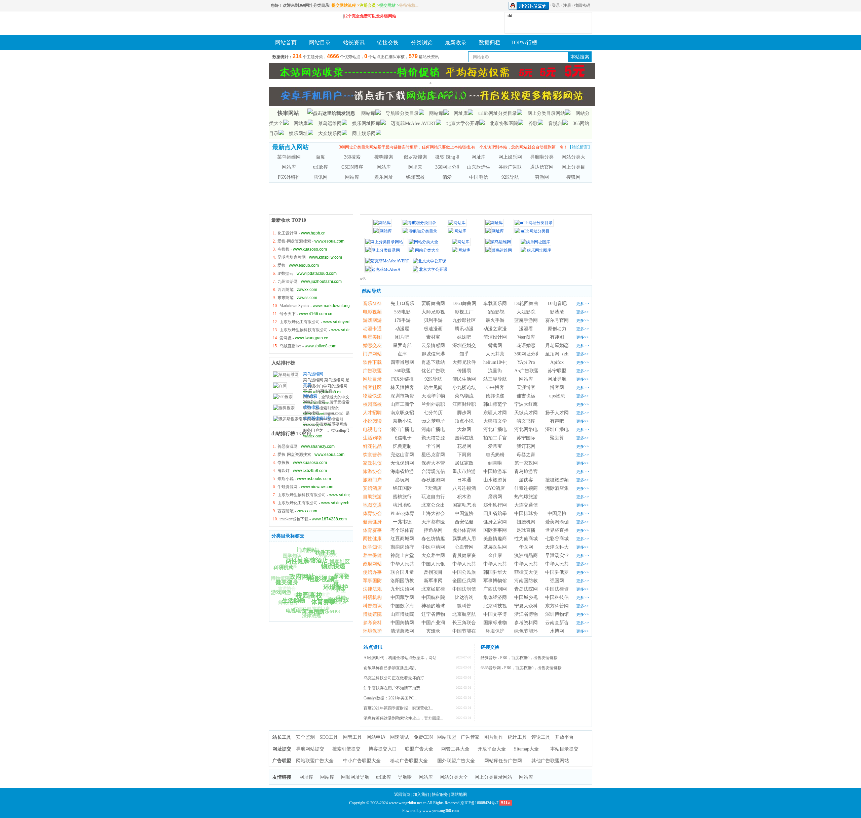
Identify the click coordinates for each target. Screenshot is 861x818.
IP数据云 (285, 273)
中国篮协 (464, 513)
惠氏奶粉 (495, 454)
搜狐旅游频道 (559, 479)
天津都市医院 (435, 521)
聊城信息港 (433, 353)
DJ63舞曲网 (464, 303)
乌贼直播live (290, 346)
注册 (567, 5)
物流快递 (372, 395)
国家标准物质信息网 (504, 622)
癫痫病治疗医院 (406, 547)
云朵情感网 (433, 345)
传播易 (464, 370)
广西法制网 (495, 589)
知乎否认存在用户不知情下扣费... (393, 688)
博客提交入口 (383, 748)
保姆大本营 (433, 463)
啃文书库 (526, 421)
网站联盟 (446, 737)
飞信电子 (402, 437)
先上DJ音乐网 (404, 303)
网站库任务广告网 (503, 760)
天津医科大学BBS (563, 547)
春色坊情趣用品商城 (442, 538)
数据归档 (489, 42)
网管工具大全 (455, 748)
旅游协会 (287, 588)
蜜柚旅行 (402, 496)
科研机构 (372, 597)
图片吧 (402, 337)
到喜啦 (495, 463)
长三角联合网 (466, 622)
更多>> (582, 303)
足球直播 (526, 530)
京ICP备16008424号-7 (479, 803)
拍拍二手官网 (497, 437)
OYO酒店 (495, 488)
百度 (320, 157)
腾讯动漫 (464, 328)
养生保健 (341, 594)
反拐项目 (433, 572)
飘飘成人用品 (466, 538)
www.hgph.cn (313, 233)
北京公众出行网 (437, 505)
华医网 (526, 547)
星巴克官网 (433, 454)
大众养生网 (433, 555)
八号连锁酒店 (466, 488)
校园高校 (372, 404)
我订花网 (526, 446)
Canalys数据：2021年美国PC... (390, 698)
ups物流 (557, 395)
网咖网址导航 (355, 777)
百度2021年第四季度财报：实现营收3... (398, 708)
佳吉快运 (526, 395)
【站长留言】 (580, 147)
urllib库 (320, 167)
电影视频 (372, 311)
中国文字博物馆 (499, 614)
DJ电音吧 (557, 303)
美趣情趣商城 (497, 538)
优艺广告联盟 (435, 370)
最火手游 (495, 320)
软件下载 (372, 362)
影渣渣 (557, 311)
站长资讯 (354, 42)
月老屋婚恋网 (559, 345)
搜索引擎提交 (346, 748)
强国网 (557, 580)
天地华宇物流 (435, 395)
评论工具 (540, 737)
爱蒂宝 (495, 446)
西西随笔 (285, 289)
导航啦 (405, 777)
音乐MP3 (372, 303)
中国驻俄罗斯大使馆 (566, 572)
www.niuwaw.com (317, 486)
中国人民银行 (435, 563)
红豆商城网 (402, 538)
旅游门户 (321, 608)
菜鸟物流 (464, 395)
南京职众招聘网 (406, 412)
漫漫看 (526, 328)
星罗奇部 (402, 345)
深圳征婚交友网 (468, 345)
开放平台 (564, 737)
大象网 (464, 429)
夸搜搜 (283, 249)
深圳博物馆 (557, 614)
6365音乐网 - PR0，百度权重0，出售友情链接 (521, 667)
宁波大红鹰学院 (530, 404)
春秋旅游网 (433, 479)
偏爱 (447, 177)
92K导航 (510, 177)
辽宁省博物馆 (435, 614)
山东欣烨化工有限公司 (299, 321)
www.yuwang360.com (440, 810)
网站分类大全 (576, 157)
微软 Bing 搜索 (450, 157)
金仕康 (495, 555)
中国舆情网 (402, 622)
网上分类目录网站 (546, 113)
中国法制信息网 (468, 589)
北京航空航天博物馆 (473, 614)
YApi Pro (526, 362)
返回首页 (402, 794)
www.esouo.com (304, 265)
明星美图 (289, 566)
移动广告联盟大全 (409, 760)
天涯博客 (526, 387)
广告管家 (470, 737)
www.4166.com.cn (315, 313)
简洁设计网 (495, 337)
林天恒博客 (402, 387)
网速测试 (399, 737)
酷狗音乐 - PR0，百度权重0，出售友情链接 (519, 657)
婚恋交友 (327, 554)
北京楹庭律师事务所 (442, 589)
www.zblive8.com (320, 346)
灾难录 (433, 631)
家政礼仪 (372, 463)
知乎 (464, 353)
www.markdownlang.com (336, 305)
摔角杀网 (433, 530)
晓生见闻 (433, 387)
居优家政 (464, 463)
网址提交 (281, 748)
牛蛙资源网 (287, 486)
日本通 (464, 479)
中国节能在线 (466, 631)
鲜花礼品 (287, 602)
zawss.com (307, 297)
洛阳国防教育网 (406, 580)
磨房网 (495, 496)
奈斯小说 (285, 478)
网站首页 (286, 42)
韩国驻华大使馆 (499, 572)
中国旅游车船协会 (502, 471)
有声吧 (557, 421)
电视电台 (372, 429)
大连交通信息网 (530, 505)
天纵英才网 (526, 412)
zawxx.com (307, 289)
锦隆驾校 (415, 177)
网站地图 (459, 794)
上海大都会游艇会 (440, 513)
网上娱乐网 (364, 133)
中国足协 (557, 513)
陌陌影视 (495, 311)
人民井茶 (495, 353)
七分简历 (433, 412)
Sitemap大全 (526, 748)
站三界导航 (495, 379)
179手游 (402, 320)
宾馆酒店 (372, 488)
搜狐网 (573, 177)
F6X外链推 (289, 177)
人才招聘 (318, 576)
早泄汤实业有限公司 (566, 555)
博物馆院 (280, 578)
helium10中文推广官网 (506, 362)
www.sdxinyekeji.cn (349, 330)
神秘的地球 (433, 605)
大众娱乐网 (330, 133)
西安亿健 (464, 521)
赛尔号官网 (557, 320)
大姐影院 (526, 311)
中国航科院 (433, 597)
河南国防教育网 (530, 580)
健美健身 (372, 521)
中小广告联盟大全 (362, 760)
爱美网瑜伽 (557, 521)
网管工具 (352, 737)
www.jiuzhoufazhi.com (321, 281)
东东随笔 (285, 297)
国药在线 (464, 437)
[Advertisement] (432, 197)
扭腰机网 (526, 521)
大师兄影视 (433, 311)
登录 (556, 5)
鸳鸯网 (495, 345)
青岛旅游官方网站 (533, 471)
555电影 (402, 311)
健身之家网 (495, 521)
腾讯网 (320, 177)
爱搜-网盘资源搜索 (294, 241)
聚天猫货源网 (435, 437)
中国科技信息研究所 (566, 597)
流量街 (495, 370)
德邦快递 (495, 395)
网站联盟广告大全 (315, 760)
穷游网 (542, 177)
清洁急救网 (402, 631)
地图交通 (372, 505)
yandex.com (312, 436)
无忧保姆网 (402, 463)
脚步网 (464, 412)
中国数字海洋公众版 (411, 605)
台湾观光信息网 (437, 471)
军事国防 (372, 580)
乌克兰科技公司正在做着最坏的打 (394, 678)
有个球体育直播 (406, 530)
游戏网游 (372, 320)
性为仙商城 (526, 538)
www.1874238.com (329, 519)
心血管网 (464, 547)
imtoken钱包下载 (293, 519)
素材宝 (433, 337)
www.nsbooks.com (314, 478)
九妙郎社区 (464, 320)
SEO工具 (329, 737)
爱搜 (281, 265)
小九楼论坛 (464, 387)
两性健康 (372, 538)
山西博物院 (402, 614)
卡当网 (433, 446)
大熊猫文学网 (497, 421)
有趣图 (557, 337)
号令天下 (287, 313)
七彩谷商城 (557, 538)
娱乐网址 (298, 133)
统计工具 (517, 737)
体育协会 (300, 575)
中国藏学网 (402, 597)
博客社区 (340, 561)
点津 (402, 353)
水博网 (557, 631)
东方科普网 (557, 605)
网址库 (461, 113)
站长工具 (281, 737)
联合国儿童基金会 (409, 572)
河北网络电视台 (530, 429)
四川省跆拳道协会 (502, 513)
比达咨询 (464, 597)
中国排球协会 (528, 513)
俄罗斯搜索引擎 (420, 157)
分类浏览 (422, 42)
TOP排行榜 (524, 42)
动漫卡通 (302, 594)
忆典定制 (402, 446)
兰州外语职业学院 (440, 404)
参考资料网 (526, 622)
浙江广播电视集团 (409, 429)
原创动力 (557, 328)
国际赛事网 (495, 530)
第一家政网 (526, 463)
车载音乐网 (495, 303)
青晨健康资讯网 (468, 555)
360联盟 (402, 370)
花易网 (464, 446)
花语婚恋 (526, 345)
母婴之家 (526, 454)
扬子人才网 (557, 412)
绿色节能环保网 (530, 631)
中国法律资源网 (561, 589)
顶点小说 (464, 421)
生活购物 (372, 437)
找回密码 (582, 5)
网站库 (368, 113)
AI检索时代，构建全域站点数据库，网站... (402, 657)
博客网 (557, 387)
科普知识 (310, 550)
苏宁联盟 (557, 370)
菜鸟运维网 (330, 123)
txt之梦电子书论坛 (440, 421)
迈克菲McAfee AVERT (413, 123)
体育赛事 (323, 602)
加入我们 (421, 794)
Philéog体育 (402, 513)
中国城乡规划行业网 (535, 597)
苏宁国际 (526, 437)
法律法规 (311, 615)
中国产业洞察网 (437, 622)
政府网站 (372, 563)
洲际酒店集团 (559, 488)
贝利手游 (433, 320)
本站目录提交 (564, 748)
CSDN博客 (352, 167)
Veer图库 (526, 337)
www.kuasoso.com (310, 249)
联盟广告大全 (419, 748)
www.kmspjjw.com (325, 257)
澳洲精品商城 (528, 555)
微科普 (464, 605)
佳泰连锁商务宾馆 (533, 488)
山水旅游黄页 (497, 479)
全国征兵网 (464, 580)
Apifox (557, 362)
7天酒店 (433, 488)
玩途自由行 (433, 496)
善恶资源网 (287, 446)
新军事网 (433, 580)
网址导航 (557, 379)
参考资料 (372, 622)
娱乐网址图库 (366, 123)
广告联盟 (302, 608)
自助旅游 (321, 594)
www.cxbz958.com (310, 470)
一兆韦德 (402, 521)
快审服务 (440, 794)
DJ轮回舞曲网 (528, 303)
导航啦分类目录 (402, 113)
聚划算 (557, 437)
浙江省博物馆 (528, 614)
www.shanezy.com (318, 446)
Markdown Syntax (294, 305)
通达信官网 (542, 167)
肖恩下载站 (433, 362)
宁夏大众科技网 (530, 605)
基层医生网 (495, 547)
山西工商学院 (404, 404)
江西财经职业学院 (471, 404)
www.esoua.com (329, 241)
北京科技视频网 (499, 605)
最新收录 (455, 42)
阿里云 (415, 167)
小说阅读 (308, 560)
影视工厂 (464, 311)
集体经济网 (495, 597)
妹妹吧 (464, 337)
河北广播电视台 (499, 429)
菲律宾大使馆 (528, 572)
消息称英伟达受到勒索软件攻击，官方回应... (403, 718)
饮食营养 (336, 587)
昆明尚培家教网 (291, 257)
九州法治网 (287, 281)
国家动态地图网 (468, 505)
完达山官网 (402, 454)
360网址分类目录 (453, 167)
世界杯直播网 (559, 530)
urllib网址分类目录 (497, 113)
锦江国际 (402, 488)
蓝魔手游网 (526, 320)
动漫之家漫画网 (499, 328)
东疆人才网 (495, 412)
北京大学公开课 (462, 123)
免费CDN (423, 737)
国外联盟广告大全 (456, 760)
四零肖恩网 (402, 362)
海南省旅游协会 (406, 471)
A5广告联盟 (526, 370)
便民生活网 (464, 379)
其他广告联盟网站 (550, 760)
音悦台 (555, 123)
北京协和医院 (504, 123)
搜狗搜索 (383, 157)
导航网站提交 (310, 748)
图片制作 (493, 737)
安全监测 (305, 737)
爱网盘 (285, 338)
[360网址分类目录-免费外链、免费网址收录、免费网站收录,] (302, 23)
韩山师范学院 (497, 404)
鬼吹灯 (283, 470)
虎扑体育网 (464, 530)
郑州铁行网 (495, 505)
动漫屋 (402, 328)
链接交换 (388, 42)
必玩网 (402, 479)
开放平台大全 (492, 748)
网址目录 (331, 567)
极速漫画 (433, 328)
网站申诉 (376, 737)
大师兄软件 (464, 362)
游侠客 (526, 479)
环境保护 (372, 631)
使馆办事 (341, 578)
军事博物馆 (495, 580)
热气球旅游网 (528, 496)
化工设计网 (287, 233)
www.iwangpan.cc (311, 338)
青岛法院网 (526, 589)
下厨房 (464, 454)
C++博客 (495, 387)
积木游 (464, 496)
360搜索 (352, 157)
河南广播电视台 (437, 429)
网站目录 (320, 42)
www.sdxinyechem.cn (343, 321)
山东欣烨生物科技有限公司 (303, 330)
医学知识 (292, 555)
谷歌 (533, 123)
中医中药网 (433, 547)
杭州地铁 (402, 505)
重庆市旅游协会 (468, 471)
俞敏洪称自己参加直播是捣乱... (391, 667)
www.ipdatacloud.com (317, 273)
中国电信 (478, 177)
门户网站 (372, 353)
